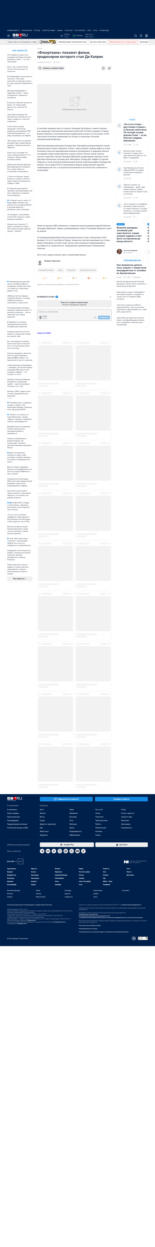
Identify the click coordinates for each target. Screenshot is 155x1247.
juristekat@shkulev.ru (59, 724)
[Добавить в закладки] (103, 68)
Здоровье (44, 637)
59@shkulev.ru (31, 722)
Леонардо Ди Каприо (46, 270)
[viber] (60, 653)
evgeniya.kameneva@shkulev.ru (131, 707)
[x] (71, 653)
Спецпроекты (126, 630)
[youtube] (77, 653)
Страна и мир (126, 619)
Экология (125, 622)
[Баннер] (47, 42)
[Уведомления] (141, 36)
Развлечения (100, 630)
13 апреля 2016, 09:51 (44, 62)
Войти (45, 318)
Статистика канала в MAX (17, 630)
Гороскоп (69, 30)
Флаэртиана (71, 270)
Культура (73, 619)
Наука (71, 630)
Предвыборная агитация (17, 626)
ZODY (89, 30)
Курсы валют (80, 30)
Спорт (123, 612)
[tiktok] (83, 653)
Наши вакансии (13, 619)
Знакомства (27, 30)
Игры (95, 30)
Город (42, 622)
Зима (71, 612)
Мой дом (73, 626)
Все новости (19, 50)
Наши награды (13, 615)
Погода (37, 30)
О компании (12, 612)
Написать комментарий (53, 68)
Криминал (73, 615)
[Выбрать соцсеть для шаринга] (109, 68)
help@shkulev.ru (22, 725)
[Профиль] (146, 36)
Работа (98, 626)
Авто (42, 612)
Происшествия (101, 622)
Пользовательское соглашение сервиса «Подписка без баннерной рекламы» (104, 734)
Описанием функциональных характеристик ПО (94, 718)
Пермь (60, 270)
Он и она (98, 612)
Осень (97, 615)
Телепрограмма (48, 30)
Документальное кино (88, 270)
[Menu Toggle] (8, 36)
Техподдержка (13, 622)
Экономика (125, 626)
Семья (98, 637)
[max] (65, 653)
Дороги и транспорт (48, 626)
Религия (98, 633)
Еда (41, 630)
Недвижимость (13, 30)
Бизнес (43, 615)
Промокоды (104, 30)
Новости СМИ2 (44, 333)
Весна (42, 619)
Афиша (60, 30)
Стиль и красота (127, 615)
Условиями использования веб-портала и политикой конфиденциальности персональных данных (111, 719)
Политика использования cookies (90, 727)
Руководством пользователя (88, 716)
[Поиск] (135, 36)
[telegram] (42, 653)
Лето (71, 622)
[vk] (48, 653)
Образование (74, 637)
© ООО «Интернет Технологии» (17, 740)
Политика (99, 619)
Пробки (78, 36)
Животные (44, 633)
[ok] (54, 653)
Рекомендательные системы (88, 730)
